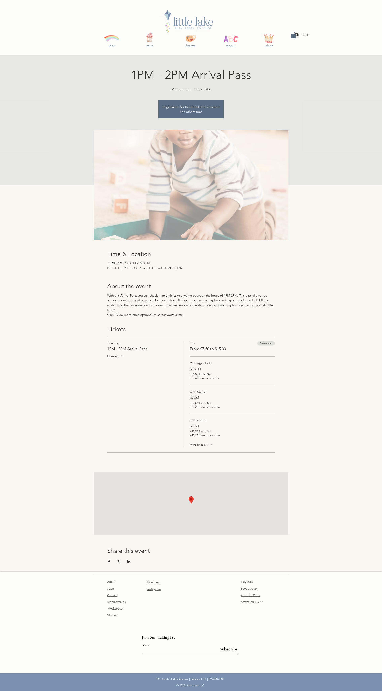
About (111, 582)
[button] (293, 35)
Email (144, 645)
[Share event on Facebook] (109, 561)
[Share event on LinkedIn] (129, 561)
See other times (191, 112)
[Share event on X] (119, 561)
